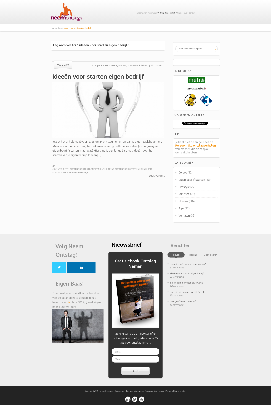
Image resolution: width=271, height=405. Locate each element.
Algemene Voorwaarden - (146, 391)
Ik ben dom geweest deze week (186, 282)
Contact (192, 13)
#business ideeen (60, 169)
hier (69, 302)
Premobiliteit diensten (175, 391)
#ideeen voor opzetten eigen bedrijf (133, 169)
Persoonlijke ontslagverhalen (195, 145)
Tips (181, 208)
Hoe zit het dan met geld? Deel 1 (187, 292)
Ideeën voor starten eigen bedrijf (98, 76)
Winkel (179, 13)
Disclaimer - (120, 391)
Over (185, 13)
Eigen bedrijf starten (191, 179)
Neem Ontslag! (106, 391)
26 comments (157, 65)
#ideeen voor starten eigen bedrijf (70, 172)
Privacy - (130, 391)
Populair (176, 254)
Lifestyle (184, 187)
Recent (193, 254)
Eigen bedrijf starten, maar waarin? (188, 264)
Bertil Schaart (141, 65)
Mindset (183, 194)
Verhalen (184, 215)
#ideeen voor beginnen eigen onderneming (92, 169)
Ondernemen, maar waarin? (148, 13)
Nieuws (183, 201)
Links (161, 391)
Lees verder (156, 175)
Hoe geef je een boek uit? (183, 301)
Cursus (182, 172)
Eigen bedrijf (170, 13)
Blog (162, 13)
